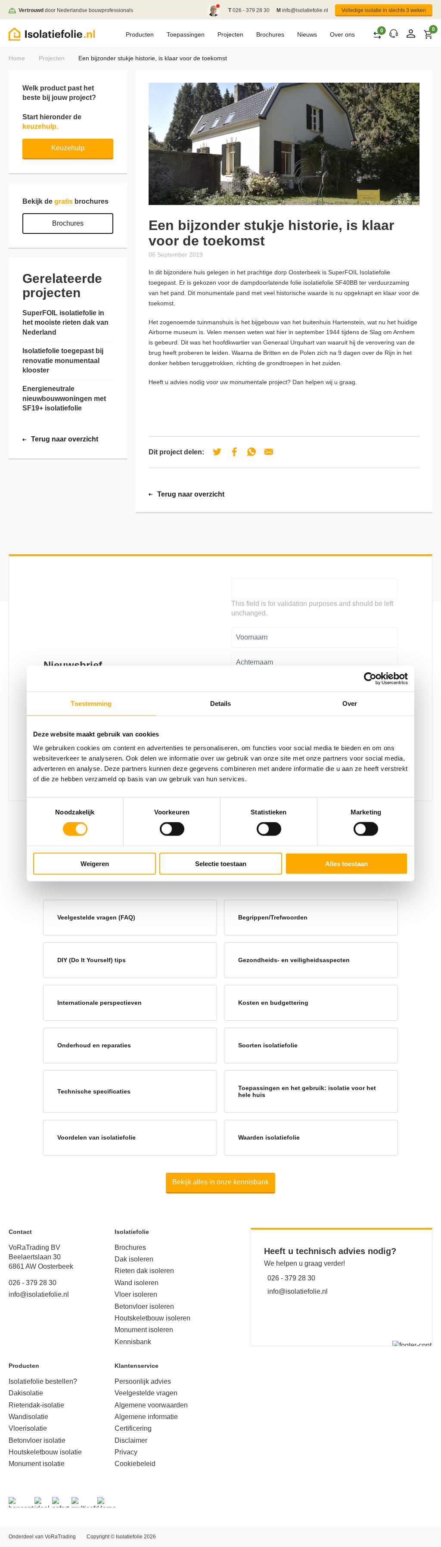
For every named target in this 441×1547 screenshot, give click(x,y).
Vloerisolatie (28, 1428)
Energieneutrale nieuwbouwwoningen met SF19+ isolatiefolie (64, 398)
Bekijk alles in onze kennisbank (220, 1182)
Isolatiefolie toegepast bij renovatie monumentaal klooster (62, 360)
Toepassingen (186, 34)
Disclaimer (131, 1440)
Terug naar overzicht (190, 494)
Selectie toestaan (220, 863)
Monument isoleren (144, 1329)
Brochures (270, 34)
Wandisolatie (28, 1416)
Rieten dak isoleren (144, 1270)
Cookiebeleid (135, 1463)
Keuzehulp (67, 148)
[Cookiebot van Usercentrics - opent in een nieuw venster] (370, 678)
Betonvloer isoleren (144, 1306)
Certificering (133, 1428)
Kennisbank (133, 1341)
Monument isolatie (37, 1463)
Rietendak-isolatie (36, 1405)
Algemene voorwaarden (151, 1405)
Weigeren (95, 863)
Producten (140, 34)
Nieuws (307, 34)
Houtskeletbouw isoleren (152, 1318)
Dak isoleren (134, 1259)
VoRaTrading (60, 1537)
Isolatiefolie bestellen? (43, 1381)
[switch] (172, 829)
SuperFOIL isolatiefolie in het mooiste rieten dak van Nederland (65, 322)
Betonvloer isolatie (37, 1440)
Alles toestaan (346, 863)
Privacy (126, 1452)
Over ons (342, 34)
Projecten (230, 34)
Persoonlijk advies (143, 1381)
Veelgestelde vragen (146, 1393)
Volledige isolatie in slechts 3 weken (384, 10)
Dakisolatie (26, 1393)
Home (17, 58)
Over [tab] (349, 703)
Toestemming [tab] (91, 703)
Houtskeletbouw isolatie (45, 1452)
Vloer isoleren (136, 1294)
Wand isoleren (136, 1282)
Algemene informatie (146, 1416)
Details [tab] (220, 703)
